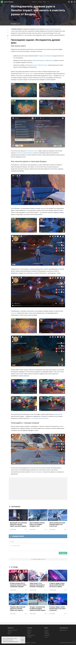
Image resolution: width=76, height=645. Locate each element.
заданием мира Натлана (52, 29)
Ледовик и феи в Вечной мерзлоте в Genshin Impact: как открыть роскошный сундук (17, 608)
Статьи (40, 1)
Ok (22, 640)
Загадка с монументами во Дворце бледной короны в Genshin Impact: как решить (37, 608)
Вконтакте (64, 630)
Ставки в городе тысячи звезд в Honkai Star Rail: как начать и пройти (56, 585)
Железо (10, 632)
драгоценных (57, 414)
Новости (34, 1)
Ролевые (46, 633)
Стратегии (47, 635)
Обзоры (29, 630)
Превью (29, 632)
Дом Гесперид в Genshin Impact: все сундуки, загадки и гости (37, 524)
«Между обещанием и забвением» (42, 60)
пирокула (14, 313)
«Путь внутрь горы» (27, 73)
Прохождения (31, 635)
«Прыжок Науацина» (37, 472)
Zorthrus (14, 23)
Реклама (33, 642)
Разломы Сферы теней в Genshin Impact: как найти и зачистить (57, 608)
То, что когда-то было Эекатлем (39, 418)
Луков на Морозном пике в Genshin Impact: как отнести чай (57, 524)
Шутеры (46, 632)
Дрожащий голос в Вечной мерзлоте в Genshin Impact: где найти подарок (18, 524)
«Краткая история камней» (24, 153)
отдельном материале (45, 56)
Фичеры (29, 637)
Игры (44, 1)
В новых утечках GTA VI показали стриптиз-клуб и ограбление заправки (18, 585)
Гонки (46, 637)
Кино (9, 633)
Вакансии (27, 642)
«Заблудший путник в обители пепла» (36, 65)
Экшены (46, 630)
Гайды (29, 633)
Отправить (63, 553)
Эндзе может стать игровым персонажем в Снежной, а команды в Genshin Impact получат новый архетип (37, 585)
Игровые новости (12, 630)
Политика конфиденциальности (10, 641)
